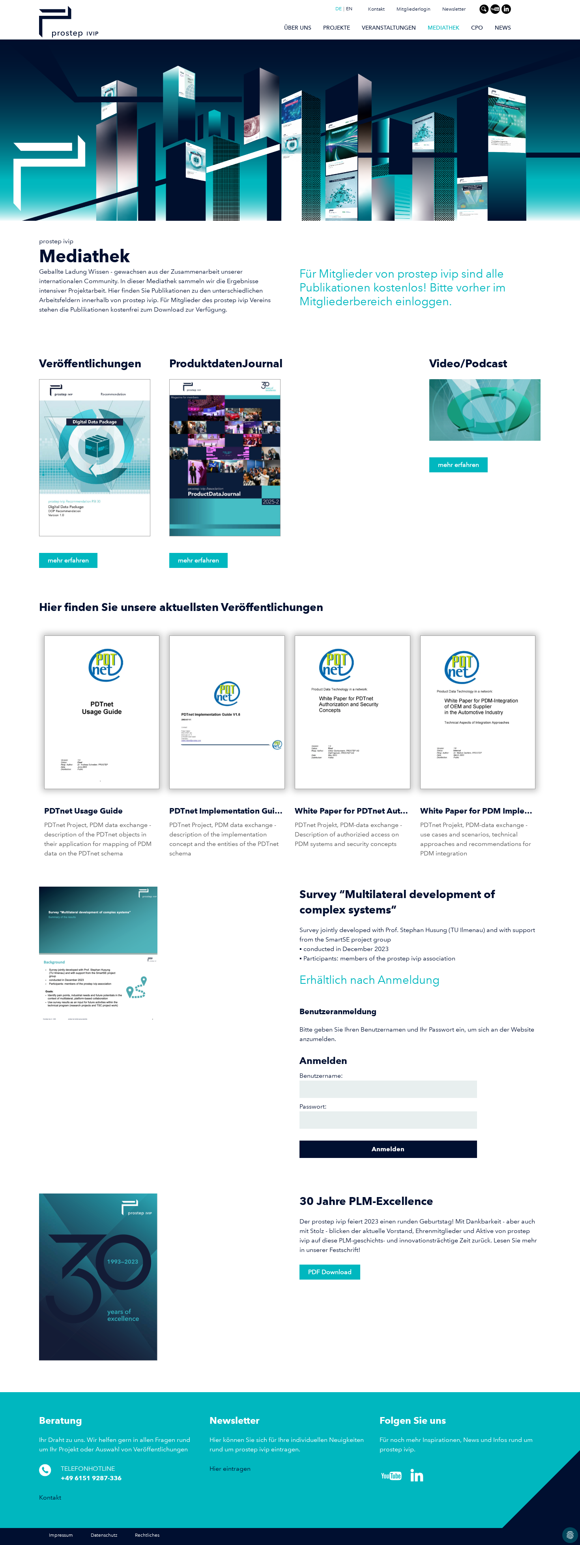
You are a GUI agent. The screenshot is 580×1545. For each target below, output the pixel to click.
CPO (477, 27)
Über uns (297, 27)
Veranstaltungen (389, 27)
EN (349, 9)
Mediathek (443, 27)
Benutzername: (321, 1075)
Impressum (61, 1535)
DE (338, 9)
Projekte (336, 27)
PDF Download (330, 1272)
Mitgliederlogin (413, 9)
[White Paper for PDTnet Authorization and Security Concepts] (352, 712)
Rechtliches (147, 1535)
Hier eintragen (230, 1468)
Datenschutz (104, 1535)
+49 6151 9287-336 (91, 1478)
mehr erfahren (68, 560)
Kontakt (376, 9)
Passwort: (313, 1106)
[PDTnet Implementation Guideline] (226, 712)
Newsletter (454, 9)
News (503, 27)
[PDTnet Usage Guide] (101, 712)
